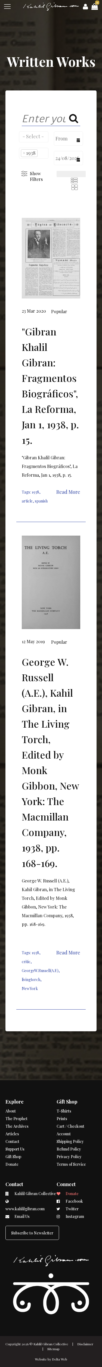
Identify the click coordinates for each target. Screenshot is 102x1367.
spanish (41, 501)
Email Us (22, 1216)
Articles (12, 1133)
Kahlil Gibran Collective (50, 1344)
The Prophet (16, 1118)
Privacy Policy (69, 1156)
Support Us (14, 1149)
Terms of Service (71, 1164)
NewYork (30, 988)
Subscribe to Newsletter (32, 1233)
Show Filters (36, 176)
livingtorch (31, 979)
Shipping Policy (70, 1141)
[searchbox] (33, 136)
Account (64, 1133)
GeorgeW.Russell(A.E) (40, 970)
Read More (68, 492)
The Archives (17, 1126)
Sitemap (53, 1349)
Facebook (74, 1201)
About (10, 1111)
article (27, 501)
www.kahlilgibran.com (25, 1208)
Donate (11, 1164)
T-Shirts (64, 1111)
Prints (62, 1118)
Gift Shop (13, 1156)
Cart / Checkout (70, 1126)
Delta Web (59, 1359)
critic (26, 961)
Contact (12, 1141)
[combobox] (33, 136)
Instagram (74, 1216)
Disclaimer (85, 1344)
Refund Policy (69, 1149)
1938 (35, 492)
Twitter (72, 1208)
